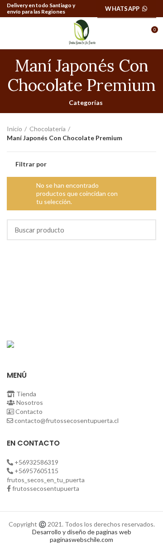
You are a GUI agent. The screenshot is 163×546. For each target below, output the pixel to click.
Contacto (29, 411)
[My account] (134, 33)
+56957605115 (36, 471)
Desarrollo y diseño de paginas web (81, 532)
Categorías (86, 103)
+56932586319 (36, 462)
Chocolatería (47, 129)
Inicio (14, 129)
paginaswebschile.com (81, 539)
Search (144, 229)
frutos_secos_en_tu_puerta (46, 480)
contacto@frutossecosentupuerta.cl (66, 420)
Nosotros (29, 402)
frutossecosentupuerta (45, 488)
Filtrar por (31, 164)
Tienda (26, 394)
